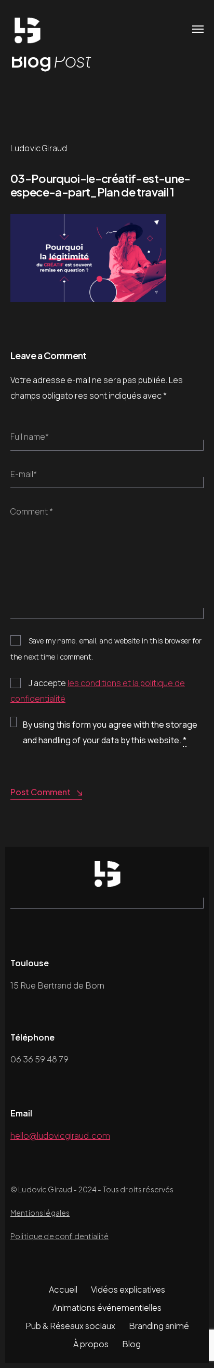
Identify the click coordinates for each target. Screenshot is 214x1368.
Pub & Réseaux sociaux (70, 1325)
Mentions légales (40, 1212)
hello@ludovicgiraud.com (60, 1135)
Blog (131, 1343)
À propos (91, 1343)
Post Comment (40, 791)
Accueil (63, 1289)
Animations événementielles (107, 1307)
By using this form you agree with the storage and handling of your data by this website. (110, 732)
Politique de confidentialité (59, 1236)
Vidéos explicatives (128, 1289)
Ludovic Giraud (38, 148)
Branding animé (159, 1325)
